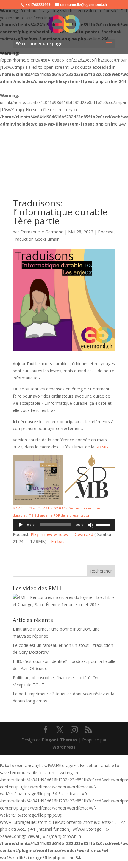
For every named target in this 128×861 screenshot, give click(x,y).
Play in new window (49, 534)
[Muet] (91, 525)
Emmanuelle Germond (41, 232)
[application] (64, 525)
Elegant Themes (59, 740)
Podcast (106, 232)
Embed (58, 541)
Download (83, 534)
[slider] (104, 524)
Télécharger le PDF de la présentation (59, 515)
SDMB (102, 447)
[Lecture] (21, 525)
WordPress (64, 747)
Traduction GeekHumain (36, 239)
